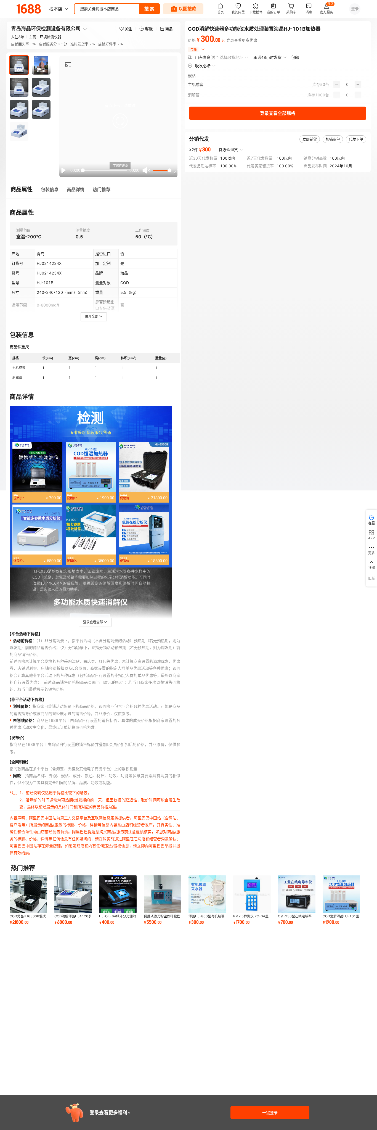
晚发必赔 (203, 65)
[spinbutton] (347, 84)
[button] (120, 121)
